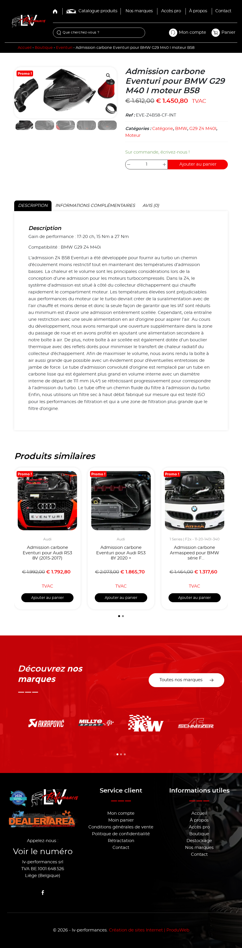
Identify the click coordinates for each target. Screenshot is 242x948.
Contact (223, 11)
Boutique (44, 48)
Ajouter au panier (197, 164)
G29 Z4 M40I (202, 129)
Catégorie (162, 129)
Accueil (24, 48)
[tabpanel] (121, 320)
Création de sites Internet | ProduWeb (149, 930)
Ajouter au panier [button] (47, 598)
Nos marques (139, 11)
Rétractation (121, 841)
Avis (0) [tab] (151, 206)
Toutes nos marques (181, 680)
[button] (108, 75)
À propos (198, 11)
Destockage (199, 841)
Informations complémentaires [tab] (95, 206)
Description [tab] (33, 206)
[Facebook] (42, 892)
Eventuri (64, 48)
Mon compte (120, 813)
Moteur (133, 136)
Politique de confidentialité (121, 834)
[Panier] (215, 32)
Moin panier (121, 820)
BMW (181, 129)
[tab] (119, 616)
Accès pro (171, 11)
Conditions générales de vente (120, 827)
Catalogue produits (97, 11)
